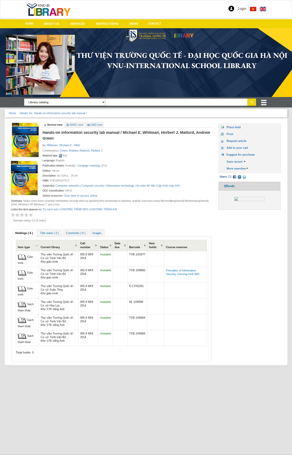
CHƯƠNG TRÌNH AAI (103, 209)
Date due (117, 245)
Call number (85, 245)
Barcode (134, 247)
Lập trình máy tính (168, 185)
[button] (231, 8)
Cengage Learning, (88, 165)
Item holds (152, 245)
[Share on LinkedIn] (239, 177)
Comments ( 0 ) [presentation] (75, 233)
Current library (50, 247)
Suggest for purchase (240, 154)
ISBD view (97, 124)
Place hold (234, 127)
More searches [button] (236, 168)
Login (242, 8)
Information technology (120, 185)
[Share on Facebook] (234, 177)
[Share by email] (229, 177)
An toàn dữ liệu (145, 185)
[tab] (24, 233)
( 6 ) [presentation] (24, 233)
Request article (236, 141)
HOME (29, 23)
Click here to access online (80, 195)
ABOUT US (51, 23)
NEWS (134, 23)
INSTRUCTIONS (107, 23)
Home (12, 113)
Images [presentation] (97, 233)
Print (230, 134)
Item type (24, 247)
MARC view (76, 124)
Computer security (92, 185)
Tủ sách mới (50, 209)
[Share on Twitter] (244, 177)
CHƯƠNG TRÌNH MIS (74, 209)
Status (104, 247)
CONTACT (154, 23)
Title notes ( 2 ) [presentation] (49, 233)
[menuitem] (263, 9)
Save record (235, 161)
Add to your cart (237, 147)
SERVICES (77, 23)
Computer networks (68, 185)
